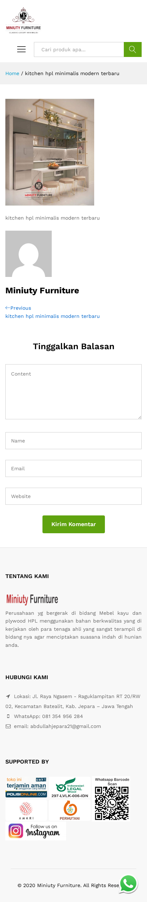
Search (133, 49)
